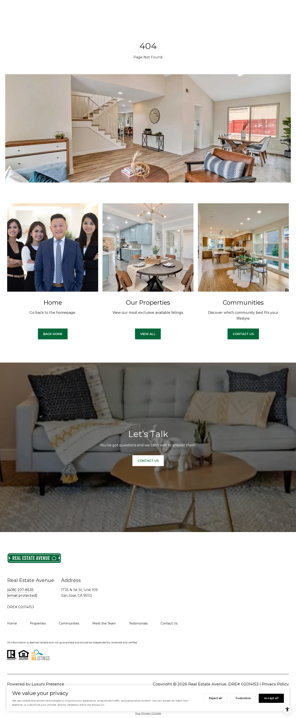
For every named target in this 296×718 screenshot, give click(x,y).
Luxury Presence (48, 684)
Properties (38, 623)
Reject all (215, 698)
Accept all (271, 698)
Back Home (52, 334)
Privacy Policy (275, 684)
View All (148, 334)
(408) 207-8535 (20, 590)
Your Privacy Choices (148, 713)
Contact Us (169, 623)
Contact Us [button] (243, 334)
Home (12, 623)
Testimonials (138, 623)
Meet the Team (104, 623)
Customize (243, 698)
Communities (69, 623)
